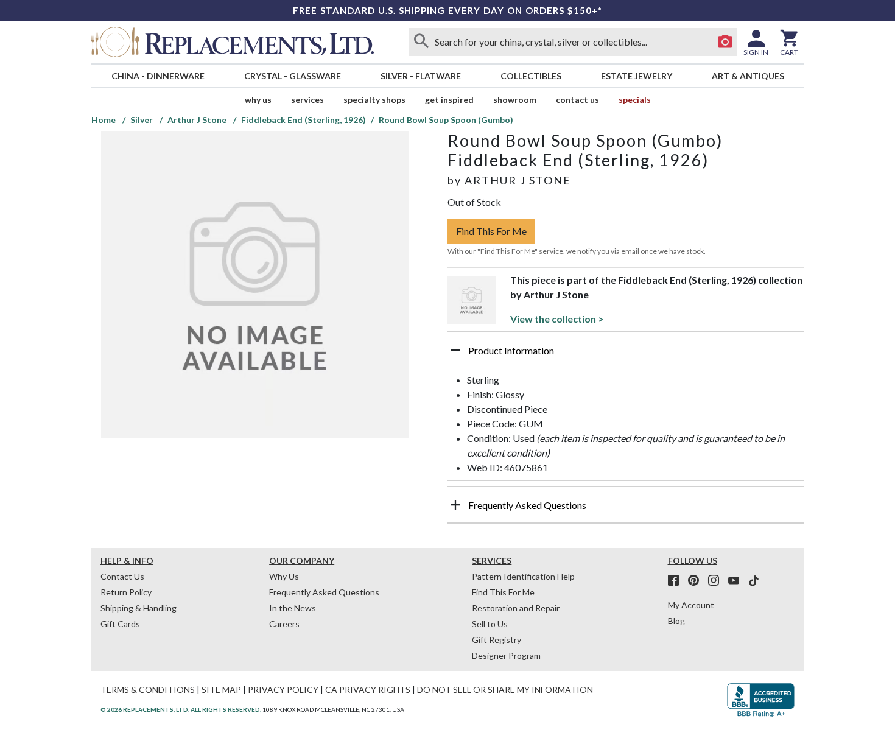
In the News (292, 608)
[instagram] (717, 581)
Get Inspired (449, 99)
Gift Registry (496, 639)
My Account (691, 605)
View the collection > (557, 319)
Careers (284, 624)
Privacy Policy (283, 689)
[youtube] (737, 581)
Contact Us (577, 99)
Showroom (514, 99)
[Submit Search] (421, 42)
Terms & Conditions (147, 689)
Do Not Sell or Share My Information (505, 689)
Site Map (221, 689)
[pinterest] (697, 581)
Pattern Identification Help (523, 576)
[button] (626, 355)
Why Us (284, 576)
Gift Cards (120, 624)
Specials (635, 99)
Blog (676, 621)
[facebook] (677, 581)
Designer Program (506, 655)
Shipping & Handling (138, 608)
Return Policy (126, 592)
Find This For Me (491, 231)
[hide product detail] (455, 350)
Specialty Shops (374, 99)
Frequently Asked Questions (324, 592)
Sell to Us (490, 624)
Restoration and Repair (516, 608)
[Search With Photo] (725, 42)
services (307, 99)
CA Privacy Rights (367, 689)
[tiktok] (753, 581)
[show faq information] (455, 505)
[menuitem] (157, 76)
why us (258, 99)
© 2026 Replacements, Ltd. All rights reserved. (180, 709)
